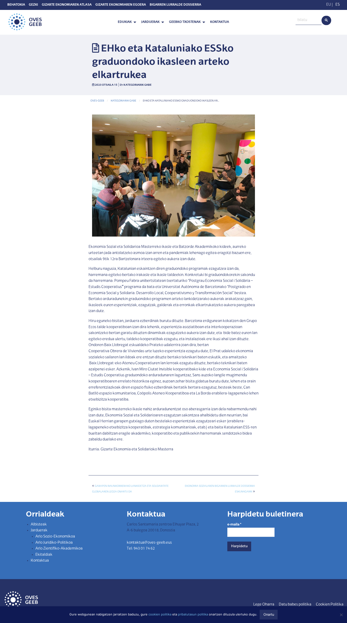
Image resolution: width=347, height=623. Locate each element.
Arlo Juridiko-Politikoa (54, 543)
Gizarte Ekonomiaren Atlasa (67, 5)
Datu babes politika (295, 604)
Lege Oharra (263, 604)
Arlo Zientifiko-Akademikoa (59, 549)
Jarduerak (150, 22)
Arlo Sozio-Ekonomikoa (55, 536)
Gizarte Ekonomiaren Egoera (120, 5)
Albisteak (39, 524)
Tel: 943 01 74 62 (141, 549)
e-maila (234, 524)
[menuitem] (125, 22)
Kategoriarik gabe (137, 85)
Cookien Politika (329, 604)
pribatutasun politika (193, 614)
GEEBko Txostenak (185, 22)
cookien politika (159, 614)
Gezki (33, 5)
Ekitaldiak (43, 555)
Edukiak (125, 22)
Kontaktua (219, 22)
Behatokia (16, 5)
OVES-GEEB (97, 101)
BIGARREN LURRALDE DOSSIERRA (175, 5)
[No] (341, 614)
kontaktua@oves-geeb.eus (149, 543)
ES (337, 5)
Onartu (268, 614)
